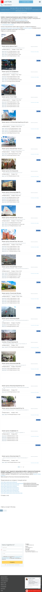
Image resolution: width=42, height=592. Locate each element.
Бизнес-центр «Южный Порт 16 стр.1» (12, 148)
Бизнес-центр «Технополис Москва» (11, 293)
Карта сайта (3, 582)
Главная (2, 13)
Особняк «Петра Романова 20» (10, 342)
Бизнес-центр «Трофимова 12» (10, 431)
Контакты (3, 588)
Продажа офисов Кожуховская (30, 486)
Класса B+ (18, 19)
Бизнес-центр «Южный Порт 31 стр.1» (12, 267)
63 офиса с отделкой (27, 28)
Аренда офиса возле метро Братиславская (10, 488)
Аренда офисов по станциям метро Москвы (13, 13)
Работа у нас (3, 584)
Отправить (12, 562)
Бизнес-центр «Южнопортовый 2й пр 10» (13, 408)
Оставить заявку (26, 1)
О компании (3, 586)
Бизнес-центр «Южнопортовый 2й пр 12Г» (13, 385)
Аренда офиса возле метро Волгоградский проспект (12, 483)
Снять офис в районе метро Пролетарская (10, 484)
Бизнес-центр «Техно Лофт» (9, 97)
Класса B (22, 19)
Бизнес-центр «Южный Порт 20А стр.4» (12, 241)
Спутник (4, 510)
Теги (2, 590)
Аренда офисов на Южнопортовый (31, 484)
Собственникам (4, 580)
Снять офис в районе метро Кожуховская (10, 487)
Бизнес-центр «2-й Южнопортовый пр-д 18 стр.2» (15, 122)
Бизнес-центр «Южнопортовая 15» (11, 192)
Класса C (26, 19)
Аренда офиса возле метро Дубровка (9, 486)
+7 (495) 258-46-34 (7, 5)
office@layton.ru (29, 547)
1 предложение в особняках (8, 24)
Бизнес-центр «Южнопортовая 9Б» (11, 363)
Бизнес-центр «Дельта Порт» (10, 46)
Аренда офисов (4, 577)
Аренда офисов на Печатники (29, 483)
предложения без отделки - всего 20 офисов (10, 28)
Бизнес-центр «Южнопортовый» (11, 318)
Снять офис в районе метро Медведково (10, 490)
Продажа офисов (4, 578)
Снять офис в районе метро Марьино (9, 482)
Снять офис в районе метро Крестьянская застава (11, 493)
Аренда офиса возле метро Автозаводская (10, 491)
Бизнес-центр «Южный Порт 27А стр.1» (12, 217)
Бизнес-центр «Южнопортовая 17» (11, 456)
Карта (1, 510)
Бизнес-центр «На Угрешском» (10, 171)
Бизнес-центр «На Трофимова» (10, 71)
